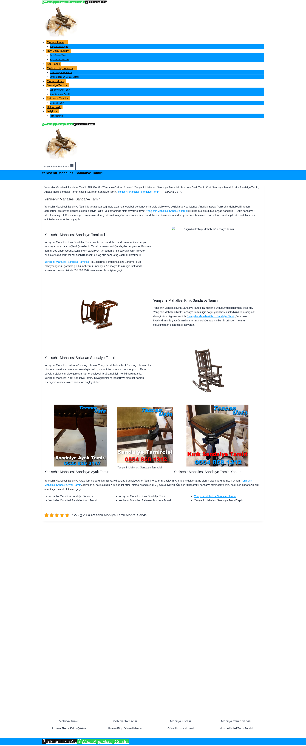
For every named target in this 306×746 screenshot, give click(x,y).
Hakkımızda (54, 107)
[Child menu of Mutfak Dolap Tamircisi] (80, 69)
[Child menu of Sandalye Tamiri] (72, 86)
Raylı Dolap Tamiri (58, 55)
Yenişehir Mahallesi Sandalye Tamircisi (67, 261)
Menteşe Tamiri (57, 103)
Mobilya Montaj (55, 81)
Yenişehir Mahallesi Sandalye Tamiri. (215, 496)
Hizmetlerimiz (56, 116)
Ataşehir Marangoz (59, 46)
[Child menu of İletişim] (62, 112)
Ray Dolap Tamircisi (59, 59)
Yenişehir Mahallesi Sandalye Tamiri (138, 191)
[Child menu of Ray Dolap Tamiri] (73, 52)
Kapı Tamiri (53, 63)
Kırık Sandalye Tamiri (60, 94)
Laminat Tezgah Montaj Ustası (64, 77)
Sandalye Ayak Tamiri (60, 90)
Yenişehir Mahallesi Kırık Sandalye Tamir (210, 316)
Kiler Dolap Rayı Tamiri (61, 72)
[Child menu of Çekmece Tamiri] (73, 99)
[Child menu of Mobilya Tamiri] (70, 43)
